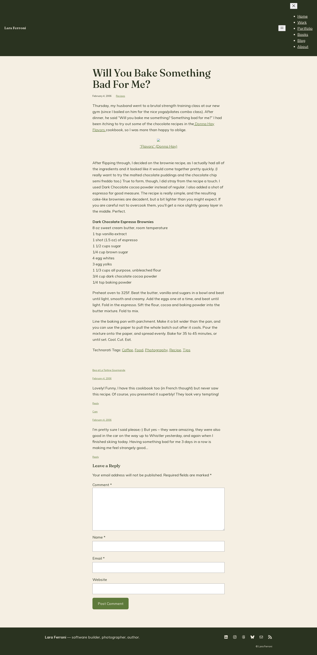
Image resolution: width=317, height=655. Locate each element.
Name (98, 537)
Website (99, 579)
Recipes (120, 95)
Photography (156, 350)
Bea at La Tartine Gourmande (108, 370)
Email (98, 558)
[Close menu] (293, 6)
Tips (186, 350)
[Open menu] (282, 28)
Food (139, 350)
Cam (95, 411)
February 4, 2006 (102, 378)
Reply (95, 403)
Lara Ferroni (15, 28)
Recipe (175, 350)
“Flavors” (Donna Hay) (158, 146)
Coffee (127, 350)
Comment (102, 484)
